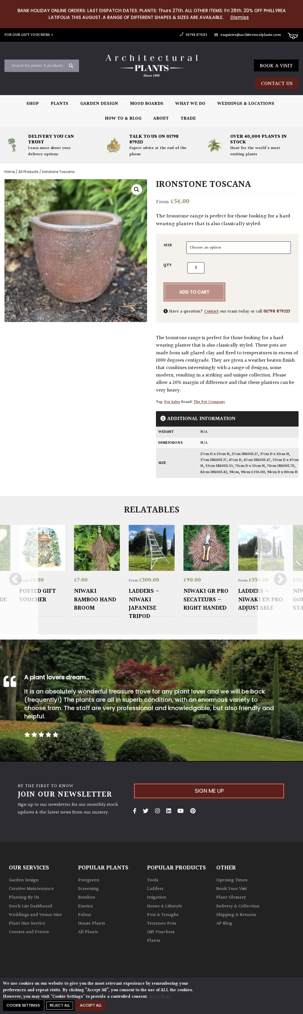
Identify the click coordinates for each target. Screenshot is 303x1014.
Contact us (277, 83)
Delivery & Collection (238, 906)
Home (9, 171)
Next (280, 580)
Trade (188, 118)
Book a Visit (276, 66)
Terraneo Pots (161, 923)
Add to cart (194, 292)
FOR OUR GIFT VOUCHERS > (29, 35)
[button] (136, 189)
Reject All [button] (60, 1005)
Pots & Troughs (162, 915)
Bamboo (86, 897)
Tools (152, 880)
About (161, 118)
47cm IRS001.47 (257, 460)
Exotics (85, 906)
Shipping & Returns (236, 915)
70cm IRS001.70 (280, 466)
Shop (32, 103)
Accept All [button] (90, 1005)
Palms (84, 915)
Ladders (155, 889)
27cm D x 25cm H (215, 454)
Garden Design (99, 103)
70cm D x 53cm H (250, 466)
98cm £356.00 (253, 472)
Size (168, 245)
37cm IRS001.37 (213, 460)
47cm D (235, 460)
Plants (59, 103)
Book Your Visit (231, 889)
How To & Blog (123, 118)
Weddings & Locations (245, 103)
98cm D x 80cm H (282, 472)
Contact (211, 311)
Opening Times (231, 880)
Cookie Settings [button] (23, 1005)
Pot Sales (172, 402)
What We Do (190, 103)
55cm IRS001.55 (219, 466)
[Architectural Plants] (151, 66)
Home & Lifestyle (164, 906)
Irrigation (156, 897)
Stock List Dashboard (30, 906)
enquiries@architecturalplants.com (250, 35)
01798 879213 (196, 35)
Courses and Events (29, 932)
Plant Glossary (231, 897)
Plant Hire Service (27, 923)
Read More (160, 996)
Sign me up (209, 790)
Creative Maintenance (31, 889)
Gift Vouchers (161, 932)
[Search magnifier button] (71, 66)
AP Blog (224, 923)
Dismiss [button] (240, 17)
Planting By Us (24, 897)
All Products (28, 171)
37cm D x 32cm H (274, 454)
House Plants (91, 923)
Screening (88, 889)
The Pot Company (209, 402)
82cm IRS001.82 (213, 472)
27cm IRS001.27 (245, 454)
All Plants (88, 932)
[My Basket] (293, 35)
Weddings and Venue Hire (35, 915)
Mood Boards (146, 103)
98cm (234, 472)
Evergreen (88, 880)
